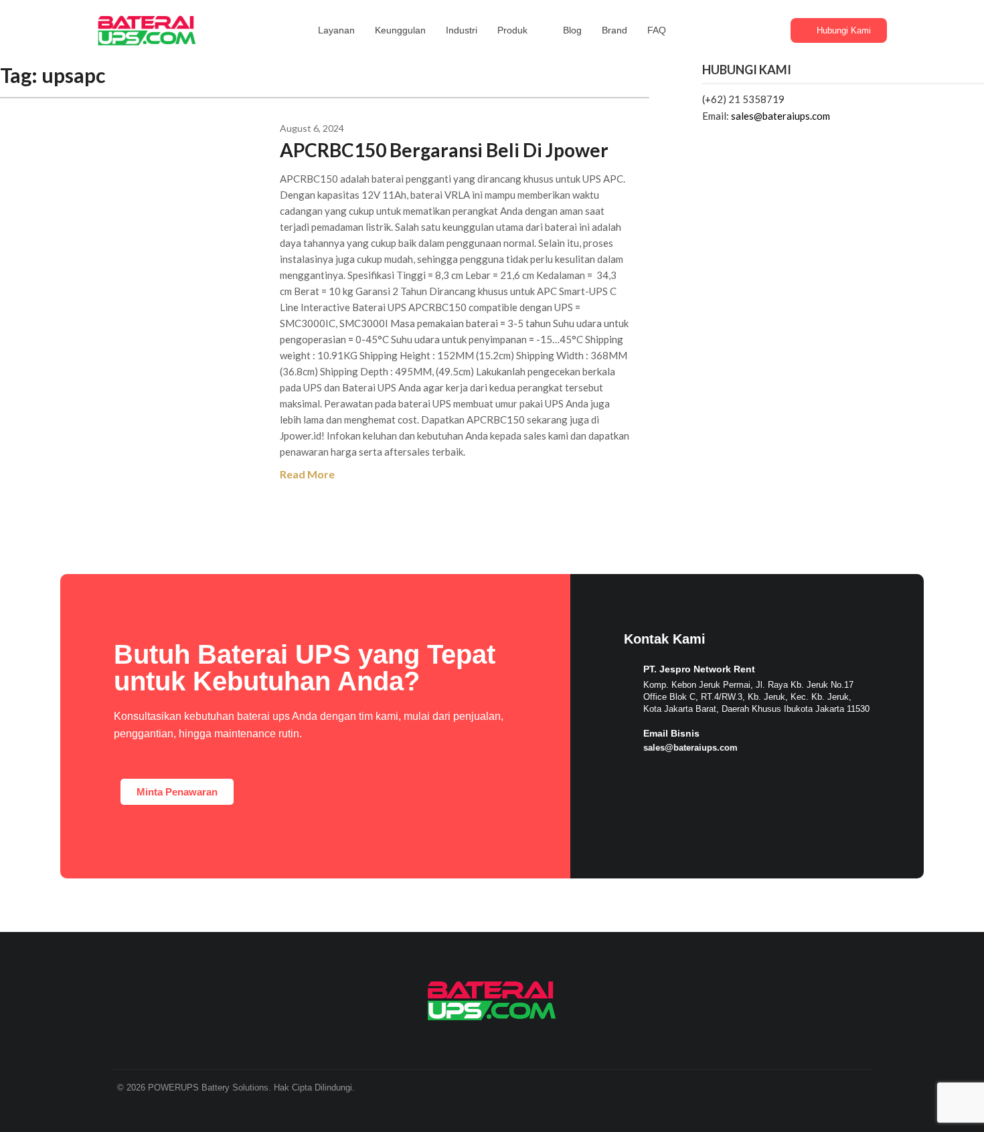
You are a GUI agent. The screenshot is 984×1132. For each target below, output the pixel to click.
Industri (461, 30)
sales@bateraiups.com (780, 116)
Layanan (336, 30)
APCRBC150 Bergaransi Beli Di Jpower (444, 149)
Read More (307, 474)
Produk (512, 30)
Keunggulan (400, 30)
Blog (572, 30)
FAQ (656, 30)
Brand (614, 30)
